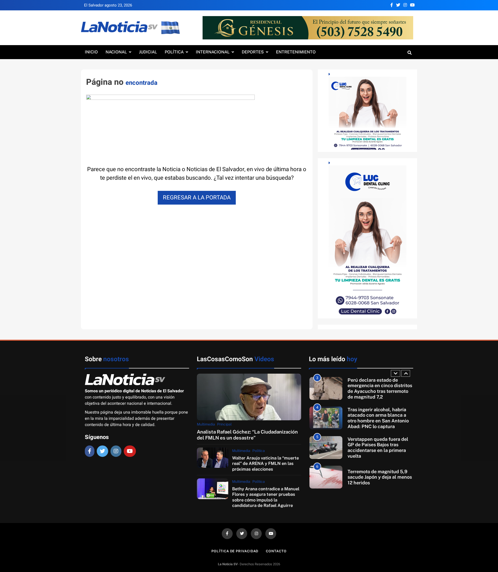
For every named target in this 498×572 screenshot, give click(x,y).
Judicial (148, 52)
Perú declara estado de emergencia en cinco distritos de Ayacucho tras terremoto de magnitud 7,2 (380, 388)
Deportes (253, 52)
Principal (224, 424)
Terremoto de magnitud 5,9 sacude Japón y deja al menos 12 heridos (380, 477)
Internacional (213, 52)
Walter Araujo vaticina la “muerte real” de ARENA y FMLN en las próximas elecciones (265, 463)
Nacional (116, 52)
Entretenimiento (296, 52)
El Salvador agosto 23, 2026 (108, 5)
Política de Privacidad (234, 551)
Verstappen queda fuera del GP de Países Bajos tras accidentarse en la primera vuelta (378, 447)
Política (174, 52)
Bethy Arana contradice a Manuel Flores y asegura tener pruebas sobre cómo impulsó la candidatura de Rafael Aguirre (265, 497)
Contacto (276, 551)
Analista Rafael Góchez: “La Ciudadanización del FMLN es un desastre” (247, 435)
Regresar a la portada (197, 197)
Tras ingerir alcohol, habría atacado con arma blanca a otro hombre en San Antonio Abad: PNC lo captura (378, 418)
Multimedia (206, 424)
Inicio (91, 52)
